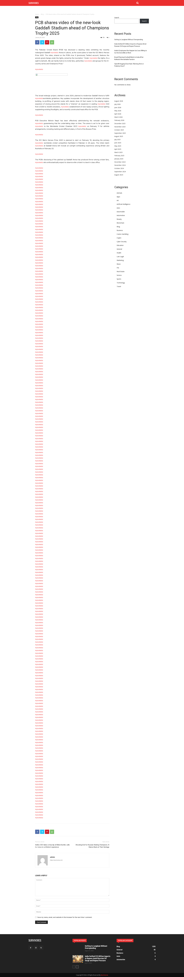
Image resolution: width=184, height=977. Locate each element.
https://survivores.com (56, 860)
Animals (119, 193)
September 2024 (120, 172)
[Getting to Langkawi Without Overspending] (78, 948)
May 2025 (117, 146)
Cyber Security (121, 242)
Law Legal (120, 256)
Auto (118, 208)
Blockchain (120, 223)
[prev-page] (74, 966)
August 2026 (118, 101)
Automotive (121, 215)
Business (120, 230)
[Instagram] (36, 948)
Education (120, 245)
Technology (121, 283)
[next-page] (77, 966)
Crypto (119, 238)
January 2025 (118, 159)
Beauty (119, 219)
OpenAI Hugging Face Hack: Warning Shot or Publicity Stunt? (129, 65)
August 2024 (118, 175)
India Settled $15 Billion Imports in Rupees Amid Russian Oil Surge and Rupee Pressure (130, 45)
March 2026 (118, 117)
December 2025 (119, 123)
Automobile (121, 212)
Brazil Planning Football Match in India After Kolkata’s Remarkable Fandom (129, 58)
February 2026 (119, 120)
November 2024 (120, 165)
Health (119, 253)
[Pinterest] (47, 42)
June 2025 (117, 143)
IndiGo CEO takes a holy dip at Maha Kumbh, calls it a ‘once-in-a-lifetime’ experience (52, 846)
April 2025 (117, 149)
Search (116, 18)
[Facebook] (37, 42)
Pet (118, 268)
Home (37, 14)
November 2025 (120, 127)
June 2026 (117, 107)
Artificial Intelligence (123, 204)
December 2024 (119, 162)
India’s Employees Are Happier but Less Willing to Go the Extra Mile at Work (130, 52)
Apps (118, 197)
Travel (119, 286)
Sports (119, 279)
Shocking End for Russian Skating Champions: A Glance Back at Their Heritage (92, 846)
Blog (42, 14)
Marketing (120, 260)
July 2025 (117, 139)
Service (119, 275)
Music (119, 264)
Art (118, 200)
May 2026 (117, 111)
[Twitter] (42, 42)
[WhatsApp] (52, 42)
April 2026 (117, 114)
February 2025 (119, 156)
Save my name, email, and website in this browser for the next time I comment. (64, 917)
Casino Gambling (122, 234)
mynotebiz (54, 53)
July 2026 (117, 104)
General (119, 249)
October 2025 (119, 130)
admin (52, 857)
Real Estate (120, 271)
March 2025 (118, 152)
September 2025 (120, 133)
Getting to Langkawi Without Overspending (128, 39)
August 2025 (118, 136)
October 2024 (119, 168)
